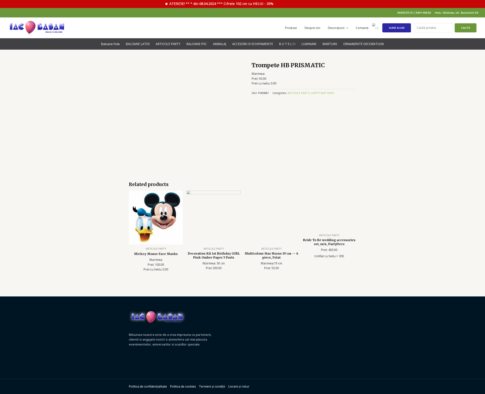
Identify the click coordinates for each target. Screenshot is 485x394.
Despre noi (312, 28)
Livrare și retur (238, 386)
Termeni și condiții (212, 386)
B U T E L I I (287, 44)
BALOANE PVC (196, 44)
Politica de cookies (183, 386)
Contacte (362, 28)
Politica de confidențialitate (148, 386)
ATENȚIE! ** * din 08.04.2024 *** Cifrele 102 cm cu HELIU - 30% (211, 3)
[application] (346, 28)
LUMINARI (308, 44)
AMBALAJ (219, 44)
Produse (291, 28)
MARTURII (329, 44)
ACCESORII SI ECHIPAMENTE (252, 44)
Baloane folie (110, 44)
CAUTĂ (465, 28)
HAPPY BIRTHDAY (322, 93)
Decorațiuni (336, 28)
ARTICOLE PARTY (168, 44)
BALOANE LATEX (138, 44)
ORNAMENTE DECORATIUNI (363, 44)
